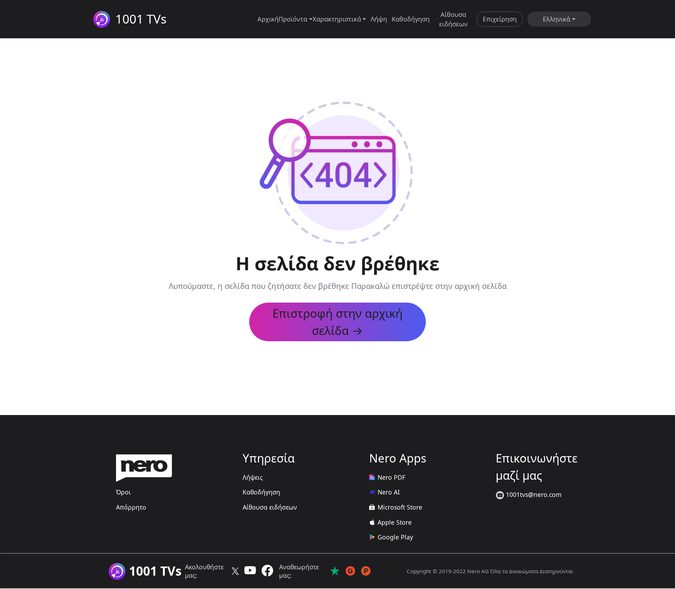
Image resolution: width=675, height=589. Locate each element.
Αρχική (267, 19)
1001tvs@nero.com (532, 494)
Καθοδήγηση (411, 19)
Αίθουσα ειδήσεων (453, 19)
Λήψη (379, 19)
